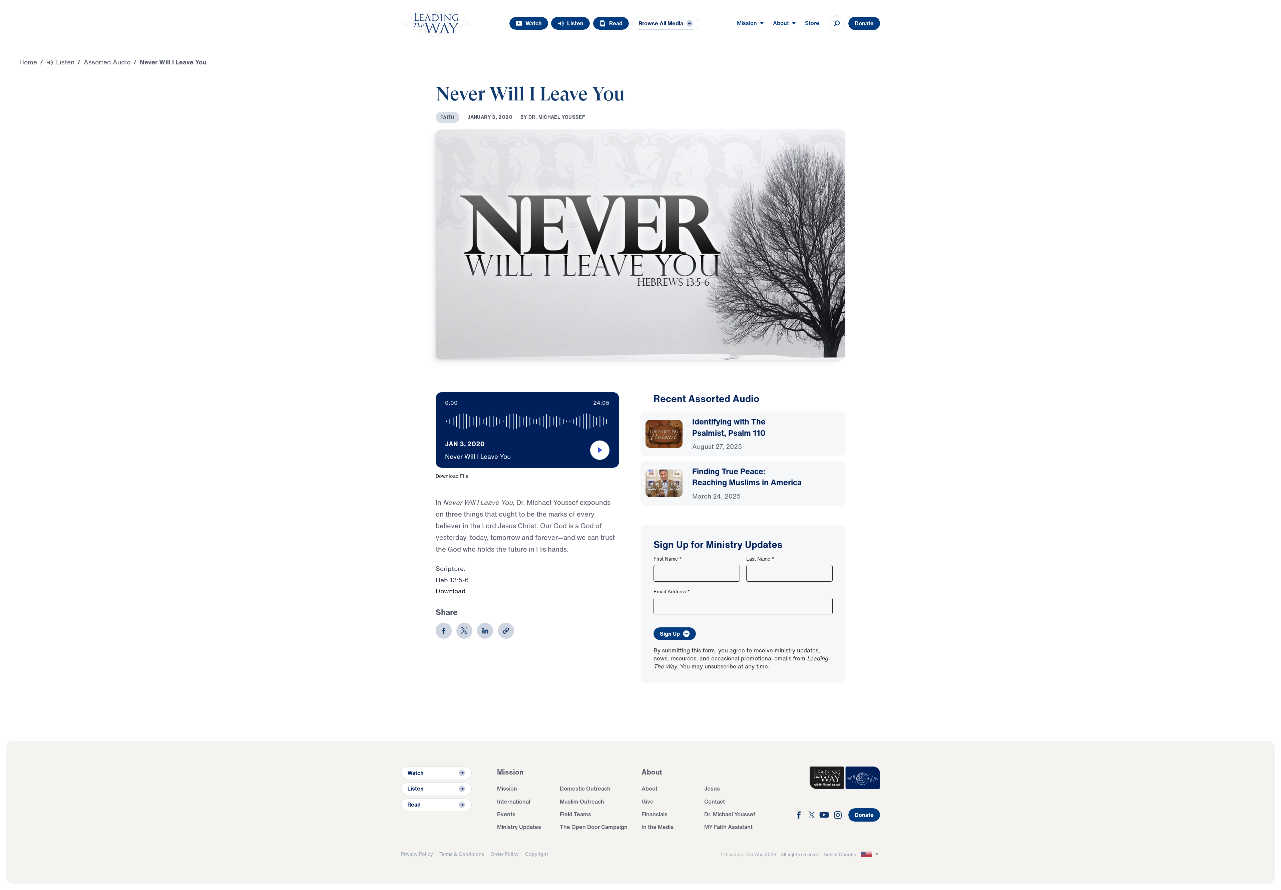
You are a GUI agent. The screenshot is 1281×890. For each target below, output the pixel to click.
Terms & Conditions (461, 854)
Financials (655, 814)
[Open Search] (837, 23)
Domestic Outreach (585, 788)
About (650, 788)
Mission (507, 788)
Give (648, 801)
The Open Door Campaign (593, 827)
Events (506, 814)
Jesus (712, 788)
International (513, 801)
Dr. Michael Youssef (729, 814)
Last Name (760, 559)
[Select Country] (870, 854)
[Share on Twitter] (464, 631)
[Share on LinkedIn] (485, 631)
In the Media (658, 827)
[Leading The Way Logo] (436, 23)
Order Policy (504, 854)
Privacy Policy (417, 854)
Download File (452, 476)
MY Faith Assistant (728, 827)
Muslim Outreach (582, 801)
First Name (668, 559)
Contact (714, 801)
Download (451, 591)
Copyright (536, 854)
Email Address (672, 591)
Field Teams (575, 814)
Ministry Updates (519, 827)
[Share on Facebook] (444, 631)
